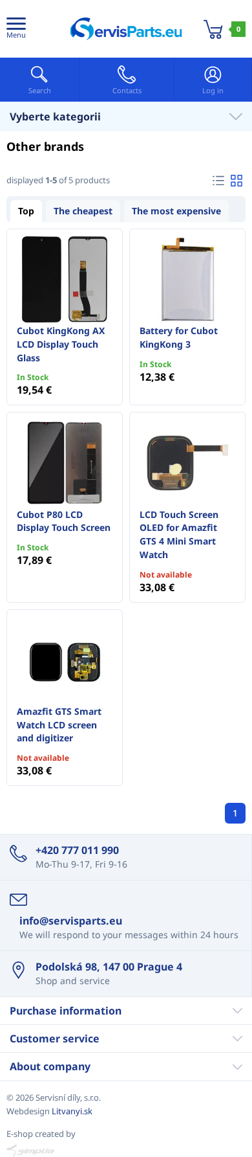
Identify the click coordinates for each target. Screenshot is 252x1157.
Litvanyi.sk (72, 1111)
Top (26, 211)
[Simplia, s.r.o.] (126, 1150)
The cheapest (83, 211)
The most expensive (176, 211)
